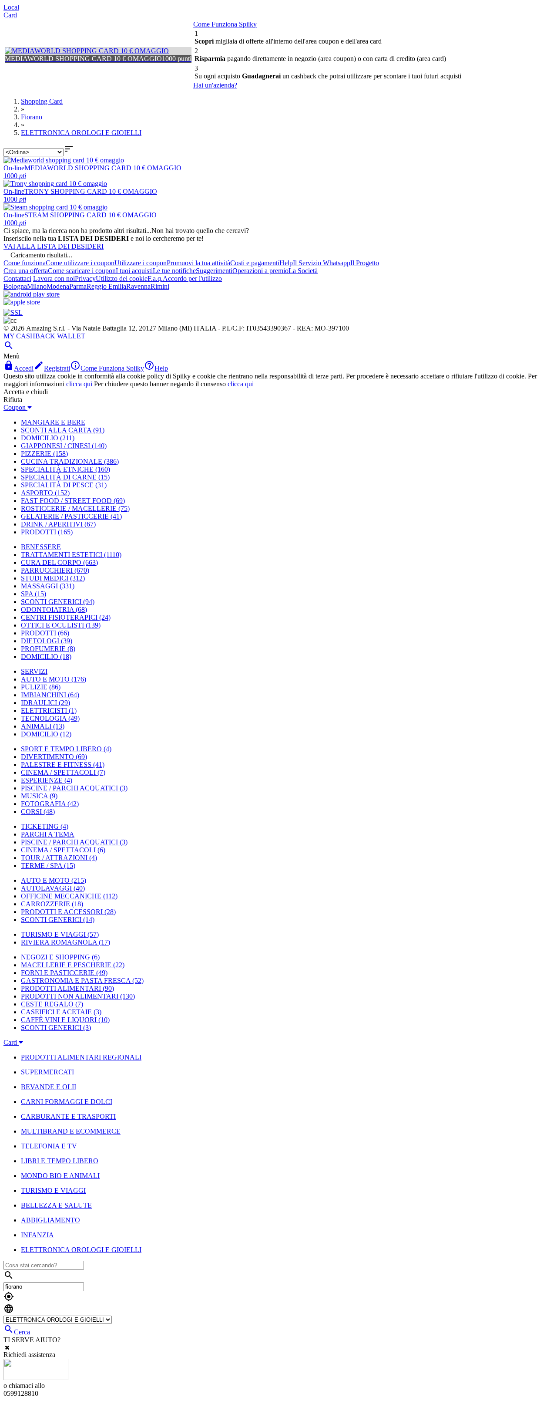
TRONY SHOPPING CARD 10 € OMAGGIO (90, 191)
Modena (58, 286)
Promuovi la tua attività (198, 263)
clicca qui (79, 384)
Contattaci (17, 278)
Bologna (15, 286)
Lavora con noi (54, 278)
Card (10, 15)
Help (286, 263)
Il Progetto (364, 263)
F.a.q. (155, 278)
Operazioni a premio (260, 270)
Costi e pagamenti (254, 263)
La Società (303, 270)
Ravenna (138, 286)
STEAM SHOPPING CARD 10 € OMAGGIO (90, 215)
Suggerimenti (214, 270)
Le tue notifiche (174, 270)
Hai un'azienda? (215, 85)
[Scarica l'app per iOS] (21, 302)
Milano (37, 286)
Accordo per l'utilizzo (192, 278)
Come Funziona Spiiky (225, 24)
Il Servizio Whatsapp (321, 263)
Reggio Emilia (106, 286)
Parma (78, 286)
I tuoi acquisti (134, 270)
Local (11, 7)
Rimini (160, 286)
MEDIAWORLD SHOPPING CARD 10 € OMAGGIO (102, 168)
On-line (13, 168)
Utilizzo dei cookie (122, 278)
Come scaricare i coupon (82, 270)
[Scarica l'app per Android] (31, 294)
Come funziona (24, 263)
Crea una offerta (25, 270)
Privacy (85, 278)
